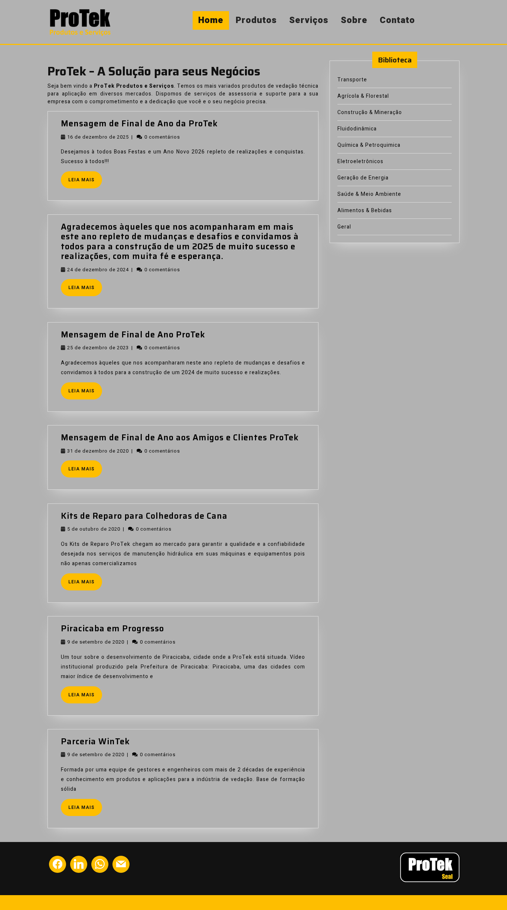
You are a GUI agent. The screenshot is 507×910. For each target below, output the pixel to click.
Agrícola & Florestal (363, 96)
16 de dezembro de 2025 (98, 136)
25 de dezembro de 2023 (98, 347)
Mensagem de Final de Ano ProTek (133, 334)
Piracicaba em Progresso (112, 628)
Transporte (352, 80)
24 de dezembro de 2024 (98, 269)
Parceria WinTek (95, 741)
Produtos (256, 20)
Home (210, 20)
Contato (397, 20)
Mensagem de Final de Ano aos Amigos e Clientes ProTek (180, 437)
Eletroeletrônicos (360, 161)
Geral (344, 227)
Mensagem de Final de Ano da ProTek (139, 123)
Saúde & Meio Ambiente (369, 194)
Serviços (308, 20)
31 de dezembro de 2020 (98, 450)
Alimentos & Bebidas (364, 210)
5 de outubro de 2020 (93, 528)
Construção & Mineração (369, 112)
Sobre (354, 20)
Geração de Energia (363, 178)
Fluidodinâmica (357, 129)
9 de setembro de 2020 (95, 641)
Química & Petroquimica (368, 145)
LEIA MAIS (85, 181)
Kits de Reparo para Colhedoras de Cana (144, 515)
